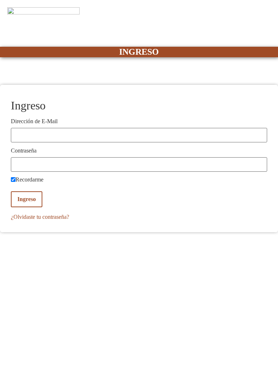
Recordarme (29, 180)
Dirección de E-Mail (34, 121)
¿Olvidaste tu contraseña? (40, 217)
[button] (269, 35)
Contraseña (24, 151)
